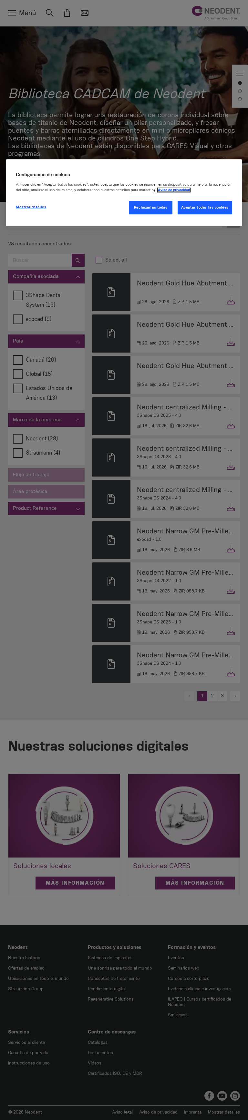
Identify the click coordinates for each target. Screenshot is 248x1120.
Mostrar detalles (31, 207)
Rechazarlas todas (151, 207)
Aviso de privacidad (174, 190)
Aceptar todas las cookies (205, 207)
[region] (124, 192)
